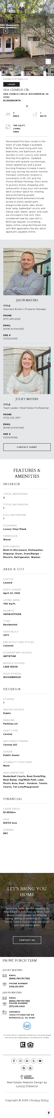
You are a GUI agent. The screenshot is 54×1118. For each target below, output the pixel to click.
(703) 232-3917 (12, 418)
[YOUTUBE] (40, 1060)
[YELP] (33, 1060)
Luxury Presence (27, 1086)
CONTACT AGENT (27, 447)
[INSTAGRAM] (20, 1060)
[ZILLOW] (30, 1068)
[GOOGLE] (23, 1068)
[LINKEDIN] (27, 1060)
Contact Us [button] (27, 940)
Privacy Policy (40, 1100)
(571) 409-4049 (12, 319)
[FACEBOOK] (14, 1060)
